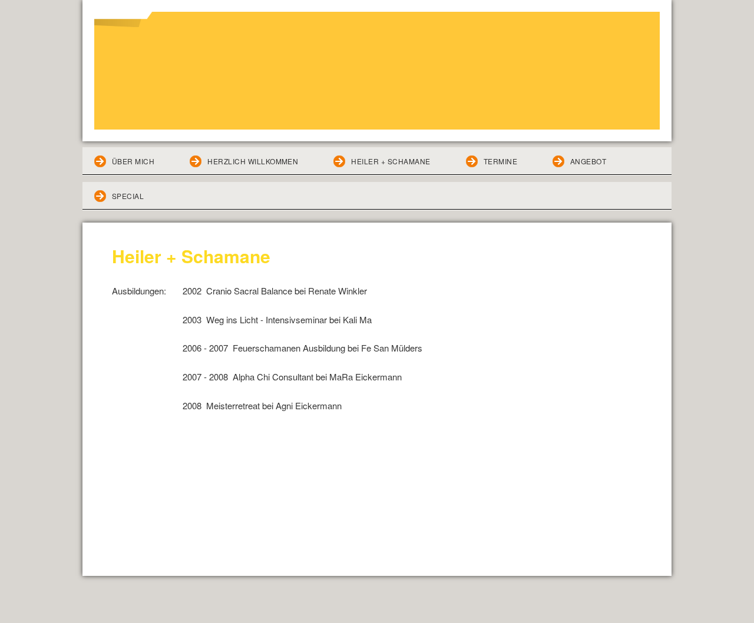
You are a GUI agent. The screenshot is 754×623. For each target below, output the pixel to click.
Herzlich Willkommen (252, 161)
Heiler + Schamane (390, 161)
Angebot (588, 161)
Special (128, 196)
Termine (500, 161)
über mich (133, 161)
